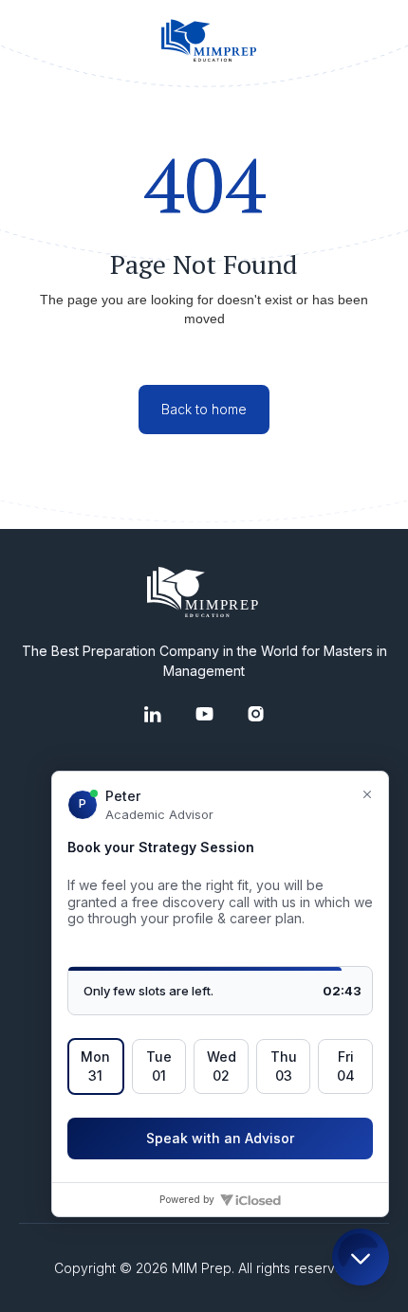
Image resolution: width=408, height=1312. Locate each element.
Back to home (204, 409)
